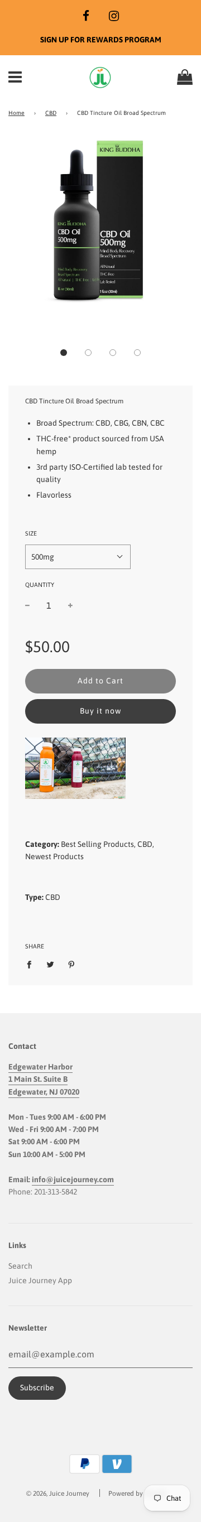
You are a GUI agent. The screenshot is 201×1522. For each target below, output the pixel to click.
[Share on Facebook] (32, 964)
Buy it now (100, 710)
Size (31, 533)
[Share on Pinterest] (72, 964)
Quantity (39, 584)
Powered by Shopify (137, 1493)
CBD (50, 112)
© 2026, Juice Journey (57, 1493)
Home (16, 112)
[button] (63, 352)
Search (20, 1265)
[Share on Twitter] (50, 964)
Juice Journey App (40, 1280)
